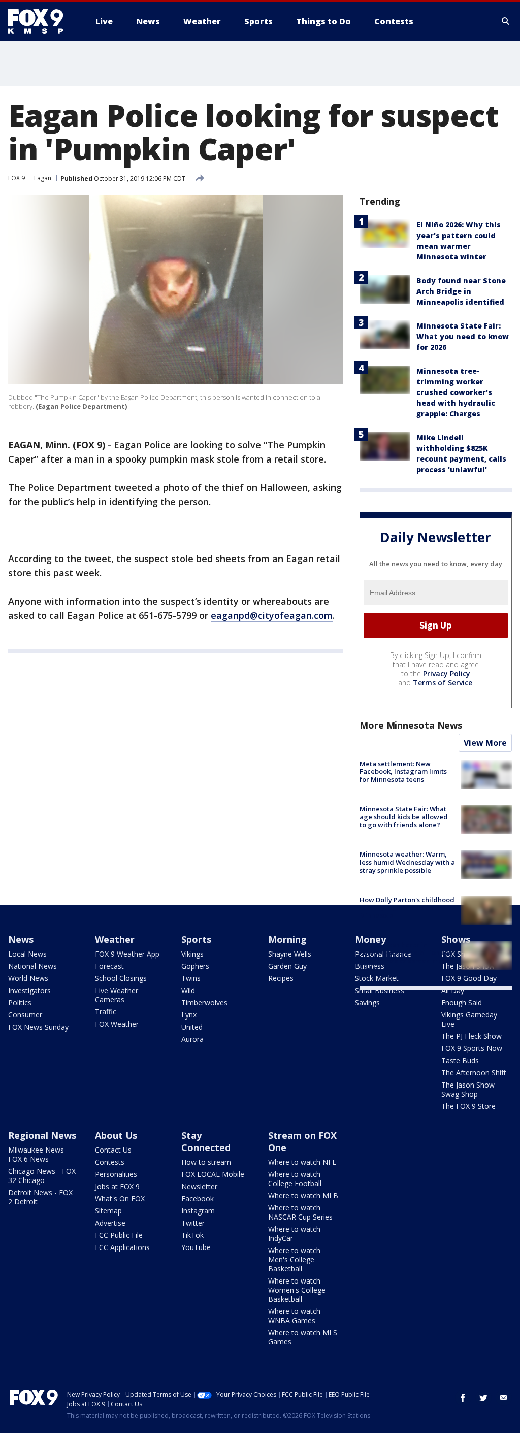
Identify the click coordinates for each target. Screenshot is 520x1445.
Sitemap (108, 1211)
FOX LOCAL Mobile (212, 1174)
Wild (188, 990)
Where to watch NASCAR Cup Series (300, 1212)
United (192, 1027)
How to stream (206, 1162)
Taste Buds (460, 1060)
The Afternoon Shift (473, 1072)
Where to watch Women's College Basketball (297, 1290)
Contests (109, 1162)
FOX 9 (16, 178)
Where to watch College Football (294, 1178)
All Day (452, 990)
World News (28, 978)
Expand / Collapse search (506, 21)
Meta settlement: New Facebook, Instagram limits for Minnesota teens (403, 771)
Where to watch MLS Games (302, 1337)
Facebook (197, 1198)
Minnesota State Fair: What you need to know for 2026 (462, 336)
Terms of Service (442, 682)
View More (485, 742)
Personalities (116, 1174)
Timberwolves (204, 1002)
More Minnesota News (411, 725)
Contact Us (113, 1150)
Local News (27, 954)
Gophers (195, 966)
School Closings (121, 978)
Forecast (109, 966)
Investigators (29, 990)
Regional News (42, 1135)
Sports (196, 939)
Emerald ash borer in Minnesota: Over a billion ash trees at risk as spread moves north (406, 956)
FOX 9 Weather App (127, 954)
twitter (483, 1398)
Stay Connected (206, 1141)
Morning (287, 939)
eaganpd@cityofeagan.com (272, 615)
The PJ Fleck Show (471, 1036)
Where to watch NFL (302, 1162)
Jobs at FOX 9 (117, 1186)
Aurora (192, 1039)
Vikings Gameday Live (469, 1019)
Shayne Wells (289, 954)
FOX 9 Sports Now (471, 1048)
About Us (116, 1135)
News (21, 939)
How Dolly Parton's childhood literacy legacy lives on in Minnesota (407, 907)
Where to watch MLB (303, 1195)
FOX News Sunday (38, 1027)
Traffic (105, 1011)
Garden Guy (287, 966)
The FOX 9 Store (468, 1106)
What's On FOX (120, 1198)
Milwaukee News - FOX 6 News (38, 1154)
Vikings (192, 954)
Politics (19, 1002)
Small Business (379, 990)
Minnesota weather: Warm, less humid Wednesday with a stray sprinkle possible (407, 861)
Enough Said (461, 1002)
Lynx (189, 1015)
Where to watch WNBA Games (294, 1315)
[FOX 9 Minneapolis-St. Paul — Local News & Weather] (41, 21)
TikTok (192, 1235)
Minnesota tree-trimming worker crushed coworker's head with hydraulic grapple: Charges (455, 392)
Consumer (25, 1015)
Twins (191, 978)
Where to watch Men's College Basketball (294, 1259)
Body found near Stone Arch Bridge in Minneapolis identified (461, 291)
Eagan (42, 178)
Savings (367, 1002)
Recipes (281, 978)
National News (32, 966)
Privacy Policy (446, 673)
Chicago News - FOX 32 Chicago (42, 1175)
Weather (115, 939)
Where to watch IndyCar (294, 1233)
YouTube (196, 1247)
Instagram (198, 1211)
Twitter (193, 1223)
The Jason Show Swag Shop (468, 1089)
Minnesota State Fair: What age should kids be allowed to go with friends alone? (404, 816)
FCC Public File (119, 1235)
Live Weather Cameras (116, 995)
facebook (463, 1398)
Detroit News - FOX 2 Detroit (40, 1197)
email (504, 1398)
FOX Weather (117, 1024)
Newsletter (199, 1186)
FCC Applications (122, 1247)
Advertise (110, 1223)
